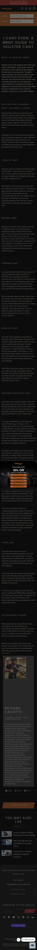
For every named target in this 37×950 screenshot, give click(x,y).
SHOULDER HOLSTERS (18, 486)
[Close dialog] (36, 462)
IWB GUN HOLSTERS (18, 474)
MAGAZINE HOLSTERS (18, 480)
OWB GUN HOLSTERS (18, 483)
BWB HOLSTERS (18, 477)
